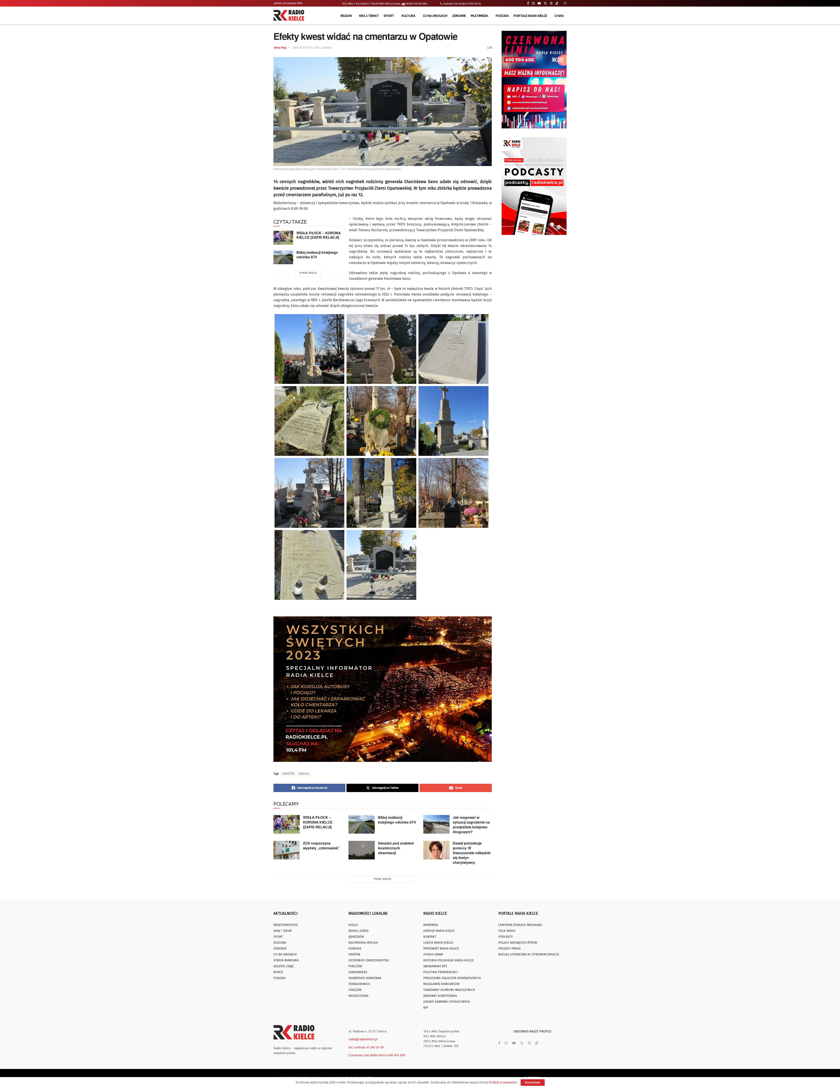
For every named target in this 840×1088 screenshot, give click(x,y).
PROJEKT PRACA (509, 948)
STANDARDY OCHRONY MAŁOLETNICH (449, 990)
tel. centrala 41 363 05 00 (366, 1047)
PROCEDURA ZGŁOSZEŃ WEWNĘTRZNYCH (452, 978)
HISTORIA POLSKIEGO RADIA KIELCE (448, 960)
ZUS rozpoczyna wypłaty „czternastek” (321, 845)
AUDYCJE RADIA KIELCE (439, 931)
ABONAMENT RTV (435, 966)
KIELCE (353, 925)
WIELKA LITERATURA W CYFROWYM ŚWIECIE (528, 954)
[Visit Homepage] (289, 16)
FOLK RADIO (506, 931)
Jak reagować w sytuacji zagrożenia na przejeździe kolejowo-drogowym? (471, 824)
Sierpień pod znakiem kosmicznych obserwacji (396, 848)
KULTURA (408, 16)
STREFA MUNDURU (286, 960)
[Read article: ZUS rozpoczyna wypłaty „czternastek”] (286, 850)
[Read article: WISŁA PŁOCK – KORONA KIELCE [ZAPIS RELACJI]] (283, 238)
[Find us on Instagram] (533, 3)
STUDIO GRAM (433, 954)
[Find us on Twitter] (545, 3)
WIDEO (278, 972)
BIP (425, 1007)
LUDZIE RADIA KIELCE (438, 943)
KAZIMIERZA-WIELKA (363, 943)
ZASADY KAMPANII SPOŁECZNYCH (446, 1002)
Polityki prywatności (503, 1082)
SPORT (389, 16)
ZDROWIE (459, 16)
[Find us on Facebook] (528, 3)
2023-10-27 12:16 (302, 47)
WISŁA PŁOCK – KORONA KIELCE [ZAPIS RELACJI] (318, 235)
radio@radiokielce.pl (363, 1039)
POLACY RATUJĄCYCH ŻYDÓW (517, 943)
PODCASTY (505, 937)
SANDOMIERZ (357, 972)
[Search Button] (565, 3)
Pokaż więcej (308, 272)
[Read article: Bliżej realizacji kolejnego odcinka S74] (283, 257)
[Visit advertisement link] (534, 79)
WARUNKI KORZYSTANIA (440, 996)
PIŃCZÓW (355, 966)
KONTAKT (429, 937)
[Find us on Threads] (551, 3)
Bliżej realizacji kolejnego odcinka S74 (317, 254)
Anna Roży (280, 47)
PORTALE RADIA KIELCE (530, 16)
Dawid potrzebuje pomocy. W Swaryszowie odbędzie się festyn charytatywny (472, 853)
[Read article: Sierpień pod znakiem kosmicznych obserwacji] (361, 850)
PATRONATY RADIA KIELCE (441, 948)
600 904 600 (396, 1055)
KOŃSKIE (354, 948)
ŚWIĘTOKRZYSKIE (285, 925)
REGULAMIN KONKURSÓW (441, 984)
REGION (346, 16)
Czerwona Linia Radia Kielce (367, 1055)
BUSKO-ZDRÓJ (358, 931)
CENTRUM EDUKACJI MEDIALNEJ (520, 925)
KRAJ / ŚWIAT (369, 16)
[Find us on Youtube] (539, 3)
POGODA (502, 16)
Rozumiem (532, 1082)
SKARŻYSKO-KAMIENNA (364, 978)
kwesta (304, 773)
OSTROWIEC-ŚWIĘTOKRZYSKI (368, 960)
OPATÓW (288, 773)
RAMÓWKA (430, 925)
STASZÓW (355, 990)
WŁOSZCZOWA (358, 996)
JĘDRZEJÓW (356, 937)
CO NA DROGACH (435, 16)
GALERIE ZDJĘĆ (283, 966)
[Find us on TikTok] (557, 3)
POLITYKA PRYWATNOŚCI (440, 972)
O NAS (559, 16)
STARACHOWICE (359, 984)
